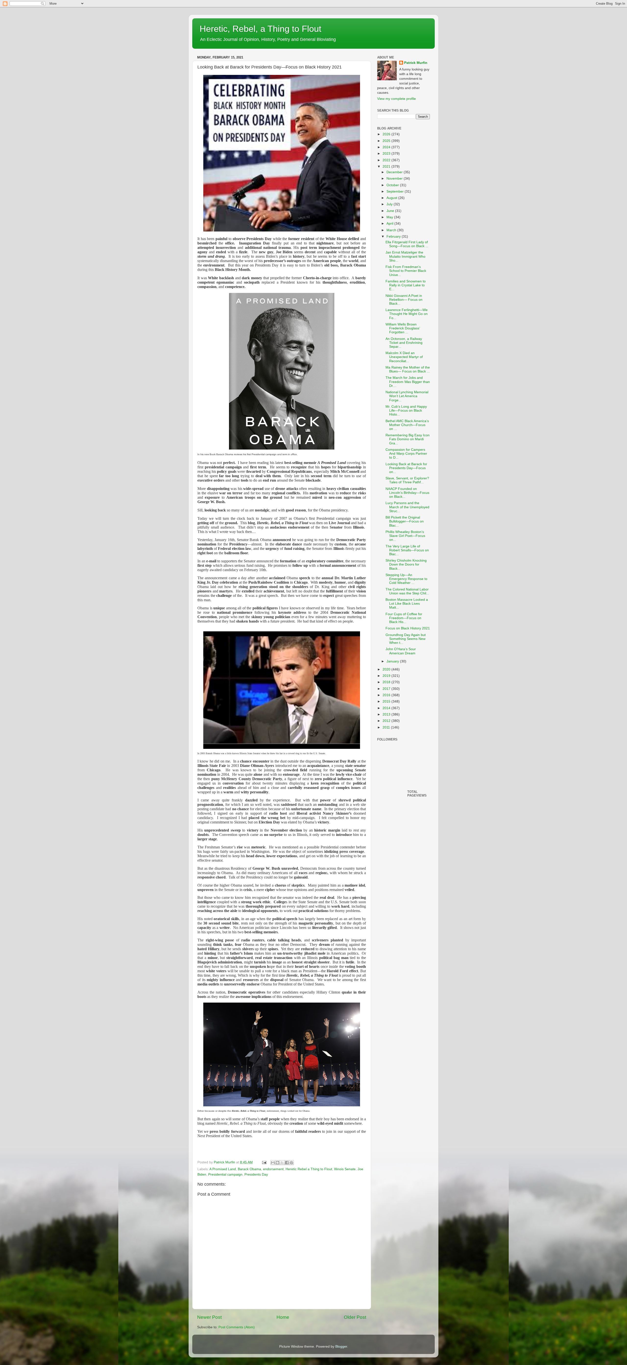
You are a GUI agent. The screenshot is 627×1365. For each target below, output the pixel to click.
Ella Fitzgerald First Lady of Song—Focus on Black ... (407, 244)
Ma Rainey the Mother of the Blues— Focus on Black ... (408, 369)
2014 (387, 708)
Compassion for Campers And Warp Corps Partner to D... (406, 453)
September (395, 191)
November (395, 178)
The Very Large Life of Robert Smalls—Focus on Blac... (407, 550)
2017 (387, 689)
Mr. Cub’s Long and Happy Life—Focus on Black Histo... (406, 410)
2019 (387, 676)
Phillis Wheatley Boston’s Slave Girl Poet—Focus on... (405, 536)
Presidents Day (256, 1174)
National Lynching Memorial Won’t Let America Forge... (407, 396)
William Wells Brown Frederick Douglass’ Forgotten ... (403, 328)
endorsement (273, 1169)
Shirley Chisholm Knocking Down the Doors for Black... (406, 564)
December (395, 172)
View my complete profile (396, 99)
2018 (387, 682)
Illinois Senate (345, 1169)
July (390, 204)
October (393, 185)
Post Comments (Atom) (236, 1327)
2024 (387, 147)
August (392, 198)
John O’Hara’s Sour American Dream (401, 651)
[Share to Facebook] (286, 1162)
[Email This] (272, 1162)
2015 (387, 701)
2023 (387, 153)
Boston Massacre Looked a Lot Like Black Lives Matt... (407, 603)
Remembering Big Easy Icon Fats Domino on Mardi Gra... (408, 439)
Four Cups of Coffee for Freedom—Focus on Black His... (404, 618)
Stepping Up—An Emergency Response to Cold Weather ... (406, 579)
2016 (387, 695)
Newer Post (209, 1317)
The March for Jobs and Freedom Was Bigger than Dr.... (408, 381)
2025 (387, 141)
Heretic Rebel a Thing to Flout (309, 1169)
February (394, 236)
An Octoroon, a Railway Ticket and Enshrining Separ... (404, 342)
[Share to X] (282, 1162)
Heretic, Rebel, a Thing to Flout (260, 29)
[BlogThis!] (277, 1162)
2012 (387, 721)
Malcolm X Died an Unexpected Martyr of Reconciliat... (404, 357)
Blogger (341, 1346)
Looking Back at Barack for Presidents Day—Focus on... (406, 468)
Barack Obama (249, 1169)
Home (283, 1317)
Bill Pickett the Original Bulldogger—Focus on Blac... (405, 521)
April (390, 223)
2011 (387, 727)
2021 (387, 166)
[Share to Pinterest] (291, 1162)
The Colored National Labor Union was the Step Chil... (407, 591)
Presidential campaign (225, 1174)
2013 (387, 714)
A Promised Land (222, 1169)
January (393, 661)
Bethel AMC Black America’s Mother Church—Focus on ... (407, 425)
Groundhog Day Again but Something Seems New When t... (406, 639)
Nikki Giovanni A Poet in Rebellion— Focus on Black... (404, 299)
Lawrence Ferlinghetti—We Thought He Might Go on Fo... (407, 314)
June (390, 211)
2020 (387, 669)
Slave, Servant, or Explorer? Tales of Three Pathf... (407, 480)
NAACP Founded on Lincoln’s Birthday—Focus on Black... (407, 492)
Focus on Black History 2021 (408, 628)
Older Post (355, 1317)
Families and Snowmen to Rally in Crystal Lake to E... (406, 285)
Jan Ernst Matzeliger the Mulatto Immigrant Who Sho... (405, 256)
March (391, 230)
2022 (387, 160)
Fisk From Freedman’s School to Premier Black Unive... (406, 271)
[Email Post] (263, 1162)
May (390, 217)
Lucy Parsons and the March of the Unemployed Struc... (407, 507)
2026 (387, 134)
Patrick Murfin (415, 63)
